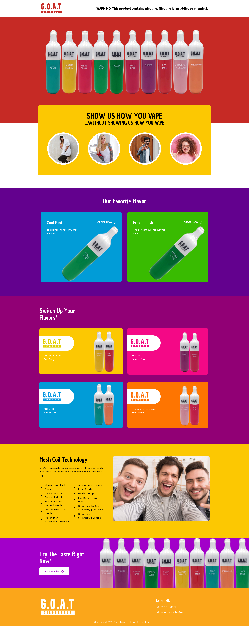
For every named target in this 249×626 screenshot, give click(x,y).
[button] (106, 222)
